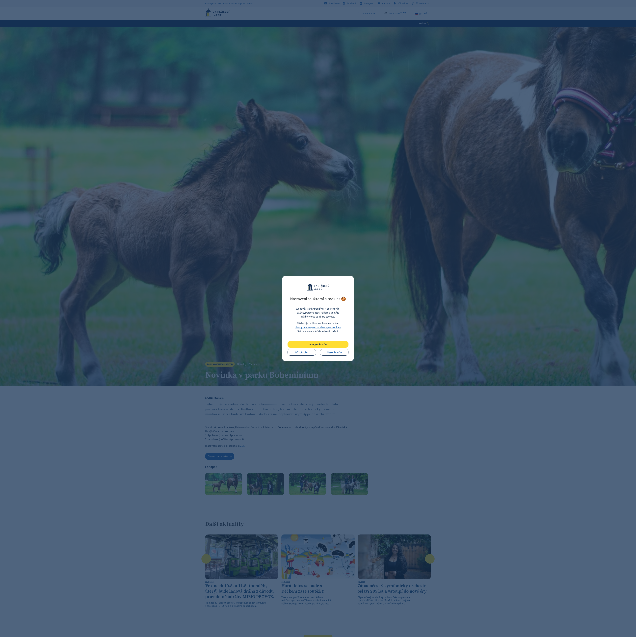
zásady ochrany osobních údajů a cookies (318, 327)
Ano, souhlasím (318, 344)
